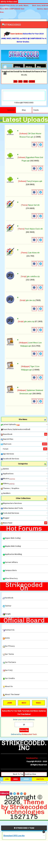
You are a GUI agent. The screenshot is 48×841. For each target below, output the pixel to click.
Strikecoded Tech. (29, 734)
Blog (39, 66)
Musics (28, 66)
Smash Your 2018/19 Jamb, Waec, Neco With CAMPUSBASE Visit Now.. (14, 8)
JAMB (9, 703)
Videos (17, 66)
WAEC (38, 703)
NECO (24, 703)
